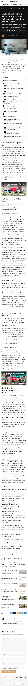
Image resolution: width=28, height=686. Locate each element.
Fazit (5, 114)
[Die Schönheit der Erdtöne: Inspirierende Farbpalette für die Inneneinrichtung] (23, 606)
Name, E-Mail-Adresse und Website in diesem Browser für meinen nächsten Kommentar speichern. (14, 667)
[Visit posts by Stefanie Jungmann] (3, 35)
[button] (2, 2)
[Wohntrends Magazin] (14, 1)
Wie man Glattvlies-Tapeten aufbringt (13, 93)
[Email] (10, 31)
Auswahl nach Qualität (11, 111)
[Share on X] (7, 31)
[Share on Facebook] (5, 31)
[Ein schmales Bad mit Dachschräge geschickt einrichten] (23, 585)
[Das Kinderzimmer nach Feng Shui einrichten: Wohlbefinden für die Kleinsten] (23, 591)
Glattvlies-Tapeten (12, 460)
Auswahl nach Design (11, 108)
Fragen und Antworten (9, 116)
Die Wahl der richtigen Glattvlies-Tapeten (14, 106)
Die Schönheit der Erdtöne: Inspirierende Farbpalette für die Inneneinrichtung (9, 606)
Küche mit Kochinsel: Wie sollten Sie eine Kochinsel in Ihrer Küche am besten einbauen (9, 572)
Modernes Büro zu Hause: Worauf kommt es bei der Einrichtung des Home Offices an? (9, 578)
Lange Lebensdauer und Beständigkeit (15, 88)
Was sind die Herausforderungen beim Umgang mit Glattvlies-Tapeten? (14, 132)
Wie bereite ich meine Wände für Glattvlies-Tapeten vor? (13, 128)
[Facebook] (24, 677)
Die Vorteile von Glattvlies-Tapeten (12, 83)
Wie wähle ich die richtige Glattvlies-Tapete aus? (14, 137)
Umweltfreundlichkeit (11, 91)
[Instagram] (26, 677)
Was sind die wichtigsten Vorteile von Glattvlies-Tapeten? (14, 120)
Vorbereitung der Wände (12, 96)
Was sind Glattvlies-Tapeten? (11, 80)
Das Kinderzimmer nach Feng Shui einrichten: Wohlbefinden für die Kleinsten (9, 591)
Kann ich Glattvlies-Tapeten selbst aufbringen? (13, 124)
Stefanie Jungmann (11, 34)
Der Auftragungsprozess (12, 99)
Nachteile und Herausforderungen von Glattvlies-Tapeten (13, 102)
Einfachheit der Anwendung (12, 85)
